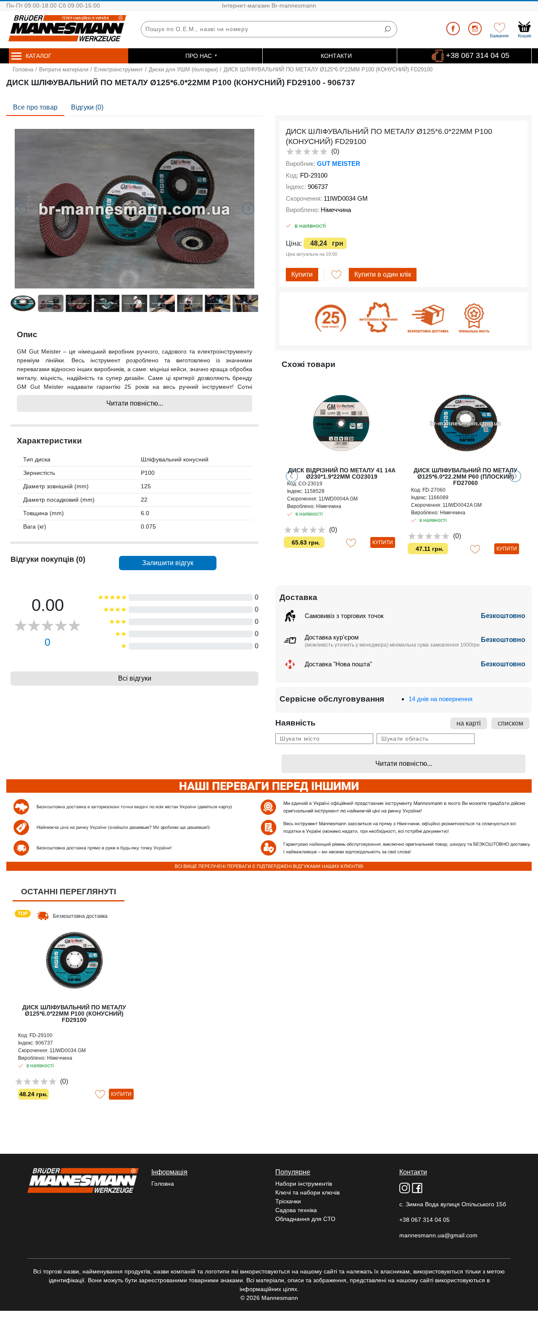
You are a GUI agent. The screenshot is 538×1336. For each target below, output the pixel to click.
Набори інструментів (303, 1183)
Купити (302, 274)
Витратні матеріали (63, 69)
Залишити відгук (167, 562)
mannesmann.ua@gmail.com (438, 1235)
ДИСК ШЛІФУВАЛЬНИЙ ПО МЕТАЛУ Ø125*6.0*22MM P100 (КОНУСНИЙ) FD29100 (74, 1013)
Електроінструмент (118, 69)
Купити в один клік (382, 274)
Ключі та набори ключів (307, 1192)
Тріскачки (288, 1201)
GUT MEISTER (338, 163)
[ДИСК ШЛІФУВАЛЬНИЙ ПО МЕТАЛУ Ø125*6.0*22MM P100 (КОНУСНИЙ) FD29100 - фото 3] (134, 209)
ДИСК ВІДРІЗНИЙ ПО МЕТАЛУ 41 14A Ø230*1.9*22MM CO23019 (342, 473)
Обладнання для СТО (305, 1218)
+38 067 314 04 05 (477, 55)
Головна (23, 69)
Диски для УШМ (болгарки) (183, 69)
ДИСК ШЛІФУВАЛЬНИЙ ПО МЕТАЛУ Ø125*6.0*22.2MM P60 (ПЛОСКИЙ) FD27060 (465, 476)
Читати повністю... (134, 403)
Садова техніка (296, 1210)
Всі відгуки (134, 678)
